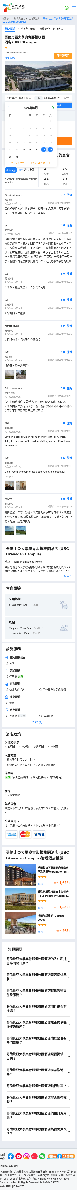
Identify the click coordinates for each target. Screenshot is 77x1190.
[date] (21, 98)
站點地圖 (5, 1186)
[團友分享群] (61, 1156)
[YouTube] (18, 1156)
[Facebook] (11, 1156)
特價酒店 (6, 18)
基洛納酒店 (34, 18)
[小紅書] (34, 1156)
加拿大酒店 (19, 18)
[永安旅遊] (13, 8)
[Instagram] (26, 1156)
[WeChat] (42, 1156)
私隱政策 (18, 1186)
